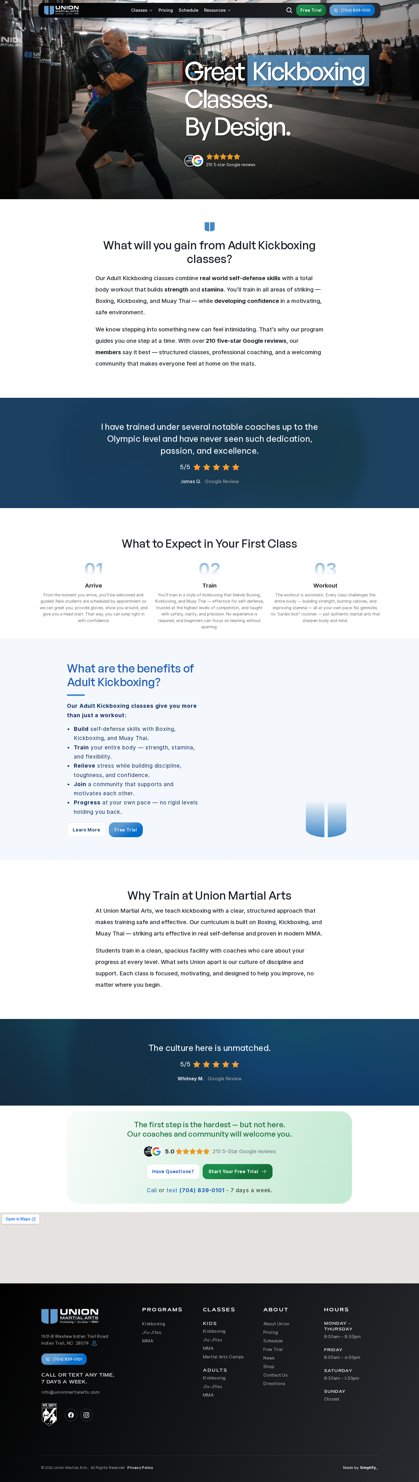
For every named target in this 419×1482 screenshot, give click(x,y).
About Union (276, 1323)
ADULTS (215, 1370)
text (172, 1190)
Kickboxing (153, 1323)
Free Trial (273, 1349)
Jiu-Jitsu (152, 1332)
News (269, 1358)
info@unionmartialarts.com (70, 1392)
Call (152, 1190)
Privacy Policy (140, 1467)
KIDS (211, 1323)
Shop (268, 1366)
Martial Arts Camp (222, 1356)
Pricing (165, 10)
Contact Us (275, 1375)
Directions (274, 1383)
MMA (147, 1341)
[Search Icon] (289, 10)
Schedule (188, 10)
